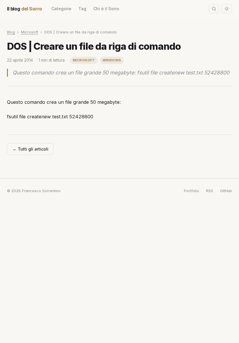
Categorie (61, 8)
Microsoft (29, 32)
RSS (209, 191)
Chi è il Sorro (106, 8)
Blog (11, 32)
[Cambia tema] (227, 8)
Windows (112, 60)
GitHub (226, 191)
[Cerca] (214, 8)
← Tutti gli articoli (30, 149)
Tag (82, 8)
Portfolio (191, 191)
